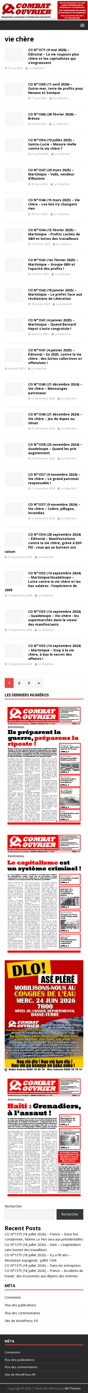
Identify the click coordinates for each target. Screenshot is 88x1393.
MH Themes (72, 1388)
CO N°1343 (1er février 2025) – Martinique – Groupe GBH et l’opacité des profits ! (53, 264)
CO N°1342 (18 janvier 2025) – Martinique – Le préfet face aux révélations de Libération (55, 294)
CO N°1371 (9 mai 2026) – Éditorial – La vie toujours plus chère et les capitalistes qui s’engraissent (53, 56)
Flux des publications (20, 1305)
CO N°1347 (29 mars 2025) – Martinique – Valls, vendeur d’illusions (51, 174)
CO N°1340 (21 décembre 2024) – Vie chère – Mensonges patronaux (55, 388)
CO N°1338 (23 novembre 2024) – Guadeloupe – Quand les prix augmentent (55, 448)
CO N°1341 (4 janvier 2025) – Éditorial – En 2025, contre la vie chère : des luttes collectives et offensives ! (55, 356)
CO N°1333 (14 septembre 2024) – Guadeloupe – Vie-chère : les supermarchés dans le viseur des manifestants (54, 618)
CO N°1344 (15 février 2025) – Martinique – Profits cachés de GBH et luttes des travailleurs (54, 234)
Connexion (13, 1297)
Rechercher (13, 1206)
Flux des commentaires (22, 1313)
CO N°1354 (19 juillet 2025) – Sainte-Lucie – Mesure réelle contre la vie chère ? (52, 144)
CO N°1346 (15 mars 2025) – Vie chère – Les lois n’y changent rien (54, 204)
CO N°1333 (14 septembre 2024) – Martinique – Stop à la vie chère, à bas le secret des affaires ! (54, 652)
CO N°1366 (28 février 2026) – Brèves (52, 116)
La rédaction (36, 68)
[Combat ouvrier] (44, 17)
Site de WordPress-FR (21, 1321)
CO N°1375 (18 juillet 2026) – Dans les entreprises (43, 1265)
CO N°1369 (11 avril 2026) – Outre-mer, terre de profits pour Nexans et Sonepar (55, 88)
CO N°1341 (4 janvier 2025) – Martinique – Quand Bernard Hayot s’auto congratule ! (52, 324)
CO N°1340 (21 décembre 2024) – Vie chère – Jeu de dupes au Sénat (55, 418)
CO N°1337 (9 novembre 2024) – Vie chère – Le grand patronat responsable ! (54, 478)
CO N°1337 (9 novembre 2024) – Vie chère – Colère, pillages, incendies (54, 508)
